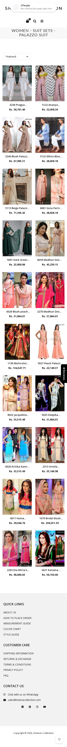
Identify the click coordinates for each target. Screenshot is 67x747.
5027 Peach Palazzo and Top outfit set (50, 363)
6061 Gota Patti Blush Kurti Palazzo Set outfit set (50, 208)
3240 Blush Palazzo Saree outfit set (17, 156)
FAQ (5, 675)
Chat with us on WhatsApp (23, 694)
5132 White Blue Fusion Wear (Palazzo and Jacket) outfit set (50, 156)
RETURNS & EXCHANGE (17, 659)
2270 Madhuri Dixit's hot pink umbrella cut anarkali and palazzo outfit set (50, 311)
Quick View (17, 97)
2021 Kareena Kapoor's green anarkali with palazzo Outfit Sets (50, 570)
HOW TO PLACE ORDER (17, 618)
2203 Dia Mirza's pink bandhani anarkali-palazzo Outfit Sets (17, 570)
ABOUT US (9, 612)
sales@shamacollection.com (24, 700)
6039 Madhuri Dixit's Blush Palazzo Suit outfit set (50, 260)
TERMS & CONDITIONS (17, 664)
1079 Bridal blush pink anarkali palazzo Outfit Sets (50, 518)
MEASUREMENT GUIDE (17, 623)
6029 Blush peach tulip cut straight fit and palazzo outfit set (17, 311)
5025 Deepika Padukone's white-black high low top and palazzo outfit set (50, 415)
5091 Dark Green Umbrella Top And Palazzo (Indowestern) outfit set (17, 260)
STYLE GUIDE (11, 634)
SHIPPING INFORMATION (18, 653)
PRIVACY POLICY (13, 670)
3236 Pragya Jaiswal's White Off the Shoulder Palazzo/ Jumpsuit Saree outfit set (17, 105)
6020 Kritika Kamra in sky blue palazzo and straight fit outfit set (17, 466)
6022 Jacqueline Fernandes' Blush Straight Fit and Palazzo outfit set (17, 415)
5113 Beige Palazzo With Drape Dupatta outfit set (17, 208)
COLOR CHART (12, 629)
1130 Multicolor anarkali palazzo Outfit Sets (17, 363)
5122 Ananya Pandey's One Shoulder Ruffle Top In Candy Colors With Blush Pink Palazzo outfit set (50, 105)
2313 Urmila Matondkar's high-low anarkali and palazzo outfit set (49, 466)
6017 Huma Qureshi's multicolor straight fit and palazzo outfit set (17, 518)
